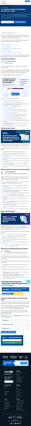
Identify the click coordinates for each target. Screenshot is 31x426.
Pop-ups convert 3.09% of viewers (8, 203)
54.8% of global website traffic (20, 237)
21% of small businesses (6, 115)
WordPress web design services (14, 306)
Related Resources (5, 320)
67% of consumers (6, 234)
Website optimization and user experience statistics (12, 48)
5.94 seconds (26, 151)
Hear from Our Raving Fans (7, 293)
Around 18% (5, 117)
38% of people (5, 206)
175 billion (4, 103)
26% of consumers (6, 163)
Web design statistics (7, 46)
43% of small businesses (6, 192)
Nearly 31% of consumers (7, 201)
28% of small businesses (6, 112)
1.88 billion (21, 100)
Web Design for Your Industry (7, 324)
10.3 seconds (23, 123)
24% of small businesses (6, 114)
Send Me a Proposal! (24, 363)
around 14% (15, 125)
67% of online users (6, 190)
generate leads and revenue (6, 313)
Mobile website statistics (7, 50)
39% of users (5, 160)
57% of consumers (6, 244)
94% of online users (6, 185)
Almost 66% (5, 236)
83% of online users (6, 187)
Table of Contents (4, 3)
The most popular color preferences (8, 155)
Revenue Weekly (4, 56)
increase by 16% (24, 274)
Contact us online (4, 315)
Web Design (6, 7)
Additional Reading (5, 328)
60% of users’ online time (7, 239)
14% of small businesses (6, 120)
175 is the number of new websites (8, 106)
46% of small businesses (6, 109)
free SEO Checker (7, 74)
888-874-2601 (4, 1)
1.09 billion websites (14, 102)
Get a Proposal (27, 1)
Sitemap (8, 421)
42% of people (5, 194)
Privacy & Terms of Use (13, 421)
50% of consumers (6, 158)
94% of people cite (6, 208)
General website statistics (7, 44)
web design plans (8, 316)
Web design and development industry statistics (12, 52)
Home (2, 7)
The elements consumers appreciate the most (10, 153)
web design (11, 69)
